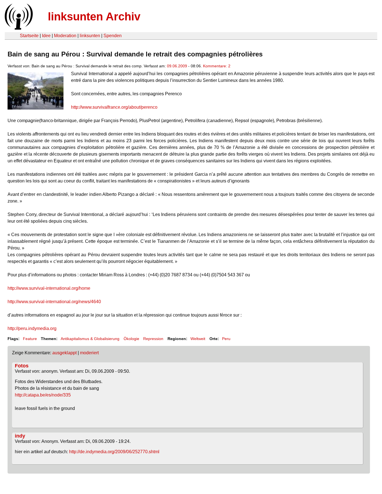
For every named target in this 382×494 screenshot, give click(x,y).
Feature (30, 338)
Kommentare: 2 (216, 66)
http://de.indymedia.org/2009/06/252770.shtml (114, 451)
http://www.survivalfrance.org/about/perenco (114, 107)
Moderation (65, 35)
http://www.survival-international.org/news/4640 (54, 301)
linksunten (90, 35)
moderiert (89, 352)
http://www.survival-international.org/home (49, 288)
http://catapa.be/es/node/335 (43, 395)
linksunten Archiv (94, 16)
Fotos (22, 366)
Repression (153, 338)
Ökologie (131, 338)
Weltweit (197, 338)
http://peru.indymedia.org (32, 328)
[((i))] (18, 28)
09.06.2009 (177, 66)
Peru (226, 338)
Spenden (112, 35)
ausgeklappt (64, 352)
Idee (46, 35)
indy (20, 436)
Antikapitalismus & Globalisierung (90, 338)
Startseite (29, 35)
